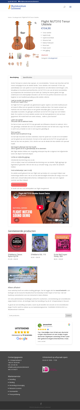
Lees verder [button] (40, 341)
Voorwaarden (13, 391)
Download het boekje (19, 184)
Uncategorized (17, 17)
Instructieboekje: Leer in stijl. (21, 170)
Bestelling (12, 379)
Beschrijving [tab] (14, 77)
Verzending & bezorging (16, 385)
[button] (35, 23)
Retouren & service (15, 388)
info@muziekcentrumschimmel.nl (18, 367)
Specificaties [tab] (27, 77)
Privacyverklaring (14, 394)
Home (10, 17)
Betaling (12, 382)
